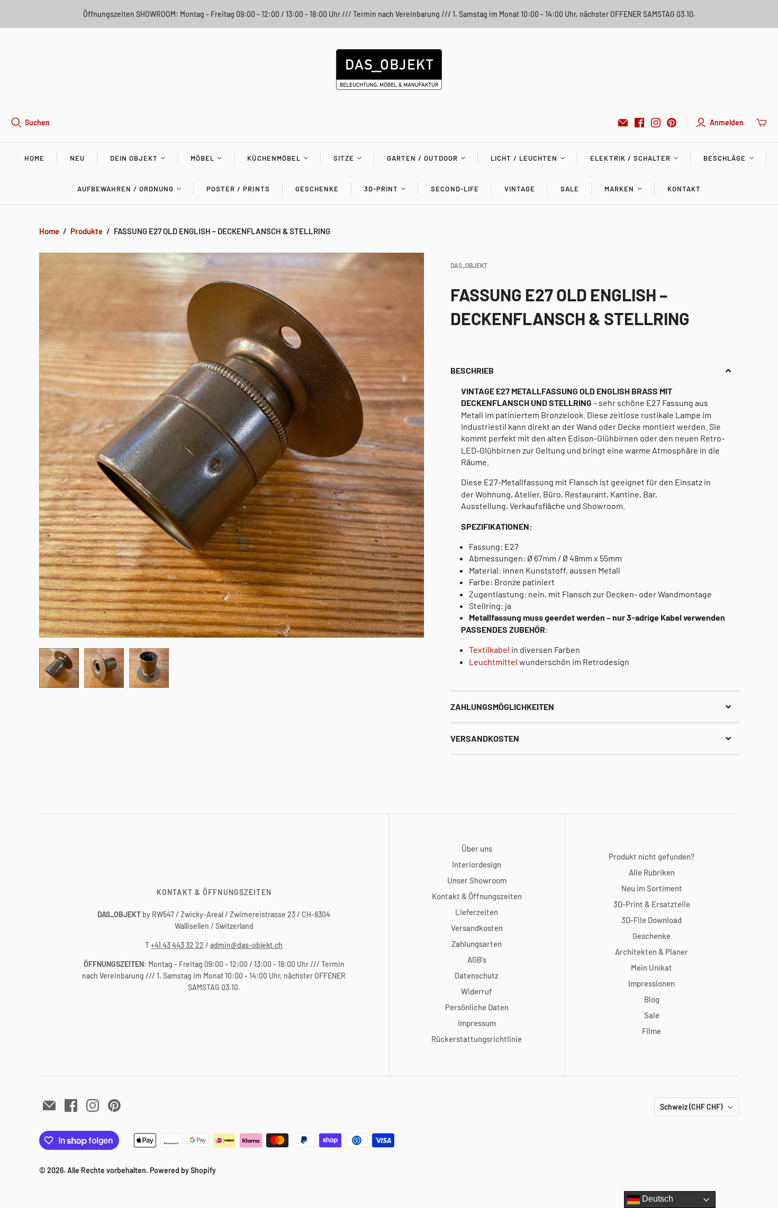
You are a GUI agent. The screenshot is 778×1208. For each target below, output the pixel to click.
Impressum (477, 1023)
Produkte (86, 231)
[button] (594, 370)
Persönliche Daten (477, 1007)
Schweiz (691, 1106)
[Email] (623, 122)
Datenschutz (477, 975)
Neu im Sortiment (651, 888)
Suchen (37, 122)
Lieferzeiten (476, 912)
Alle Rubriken (652, 872)
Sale (569, 189)
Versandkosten (477, 928)
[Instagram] (656, 122)
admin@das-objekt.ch (246, 944)
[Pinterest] (671, 122)
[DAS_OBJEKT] (389, 69)
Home (34, 158)
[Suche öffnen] (16, 122)
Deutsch (656, 1198)
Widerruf (476, 991)
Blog (651, 999)
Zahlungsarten (476, 943)
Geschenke (317, 189)
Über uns (477, 848)
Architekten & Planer (651, 951)
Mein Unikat (651, 967)
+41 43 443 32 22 (177, 944)
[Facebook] (639, 122)
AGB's (476, 959)
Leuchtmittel (493, 662)
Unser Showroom (476, 880)
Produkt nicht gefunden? (651, 856)
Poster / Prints (238, 189)
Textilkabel (489, 649)
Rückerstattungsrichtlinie (476, 1039)
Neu (77, 158)
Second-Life (454, 189)
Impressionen (651, 983)
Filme (651, 1031)
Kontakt (684, 189)
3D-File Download (651, 920)
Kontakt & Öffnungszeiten (477, 896)
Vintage (519, 189)
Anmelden (727, 122)
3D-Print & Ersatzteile (651, 904)
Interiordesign (476, 864)
